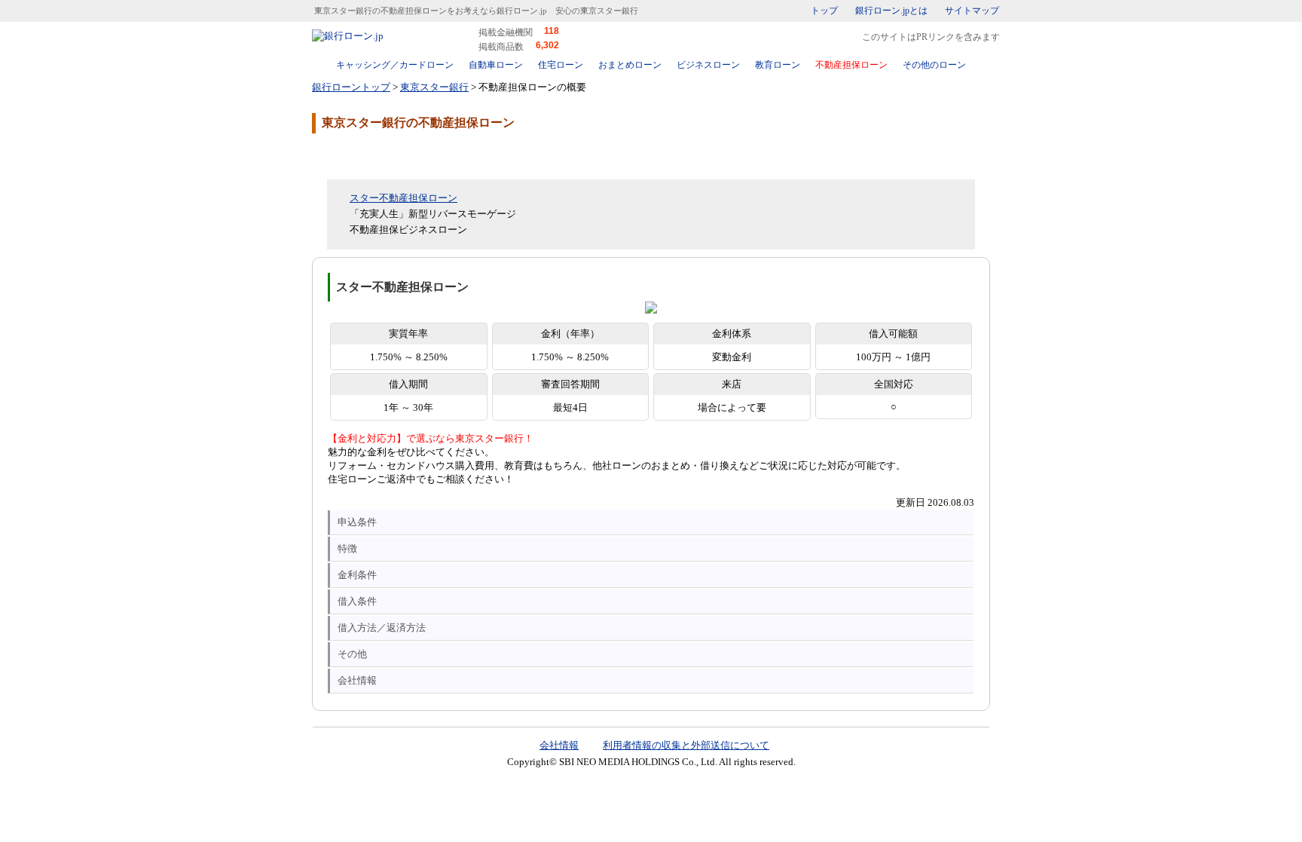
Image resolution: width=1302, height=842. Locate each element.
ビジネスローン (708, 65)
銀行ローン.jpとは (891, 10)
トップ (824, 10)
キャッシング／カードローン (395, 65)
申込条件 (357, 522)
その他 (352, 654)
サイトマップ (972, 10)
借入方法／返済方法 (382, 627)
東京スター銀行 (434, 87)
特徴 (347, 548)
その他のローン (934, 65)
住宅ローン (560, 65)
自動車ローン (496, 65)
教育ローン (777, 65)
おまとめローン (630, 65)
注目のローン (902, 798)
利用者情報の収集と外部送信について (686, 745)
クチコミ (432, 155)
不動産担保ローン (851, 65)
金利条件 (357, 574)
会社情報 (357, 680)
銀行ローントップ (351, 87)
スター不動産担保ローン (403, 198)
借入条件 (357, 601)
